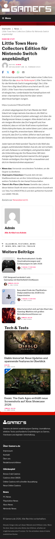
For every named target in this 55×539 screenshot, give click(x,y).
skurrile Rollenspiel (25, 80)
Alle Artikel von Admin (15, 233)
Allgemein (11, 244)
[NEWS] (8, 272)
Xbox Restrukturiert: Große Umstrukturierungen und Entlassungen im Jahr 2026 (29, 261)
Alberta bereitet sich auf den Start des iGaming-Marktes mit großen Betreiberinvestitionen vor (35, 311)
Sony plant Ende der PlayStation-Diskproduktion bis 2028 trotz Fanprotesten (32, 292)
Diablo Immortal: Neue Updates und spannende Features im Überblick (26, 360)
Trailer (31, 246)
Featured (23, 244)
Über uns (6, 459)
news (8, 246)
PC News (7, 497)
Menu (8, 18)
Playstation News (10, 501)
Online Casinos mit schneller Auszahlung (20, 482)
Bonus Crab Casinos (11, 474)
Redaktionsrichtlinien (12, 462)
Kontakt (6, 455)
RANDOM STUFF (8, 39)
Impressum (8, 451)
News (16, 29)
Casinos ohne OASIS (11, 478)
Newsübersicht (20, 200)
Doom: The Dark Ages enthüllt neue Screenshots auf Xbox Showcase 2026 (26, 401)
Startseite (6, 29)
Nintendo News (9, 508)
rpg (14, 246)
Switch (22, 246)
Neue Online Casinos (12, 485)
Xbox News (8, 505)
